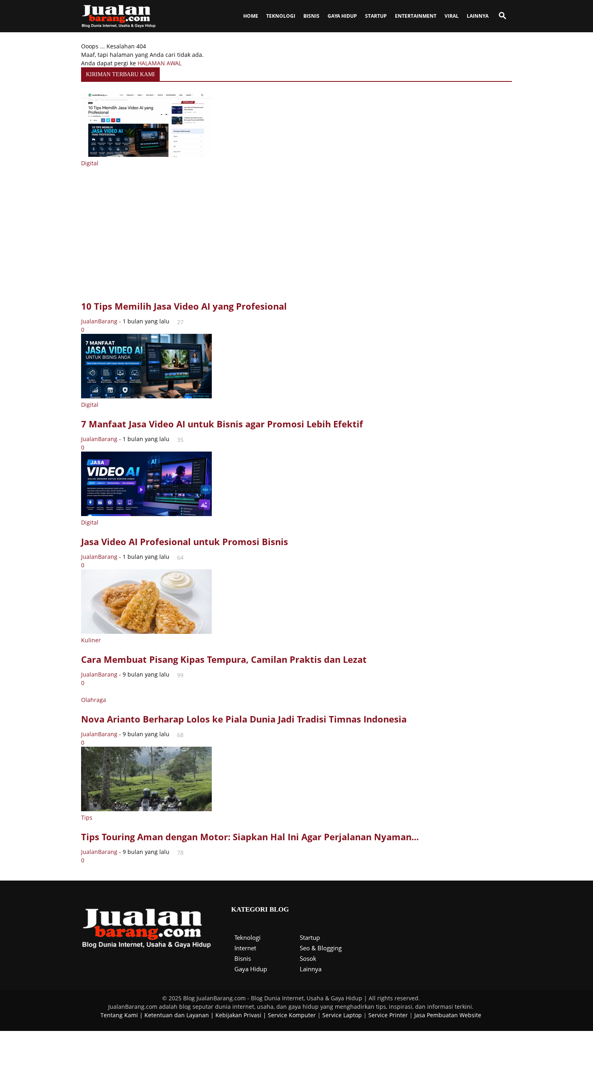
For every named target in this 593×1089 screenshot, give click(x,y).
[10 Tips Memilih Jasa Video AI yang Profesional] (146, 154)
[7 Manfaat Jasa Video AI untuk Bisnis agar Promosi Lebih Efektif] (146, 396)
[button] (502, 17)
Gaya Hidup (342, 15)
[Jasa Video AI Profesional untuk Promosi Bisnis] (146, 514)
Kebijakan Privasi (238, 1015)
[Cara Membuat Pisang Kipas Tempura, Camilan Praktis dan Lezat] (146, 631)
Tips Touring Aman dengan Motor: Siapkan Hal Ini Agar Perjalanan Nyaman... (250, 837)
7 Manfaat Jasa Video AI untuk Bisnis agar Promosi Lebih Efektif (222, 424)
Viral (452, 15)
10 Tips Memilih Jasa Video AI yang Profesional (184, 306)
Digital (89, 163)
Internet (245, 948)
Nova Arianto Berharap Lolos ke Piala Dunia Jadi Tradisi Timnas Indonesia (244, 719)
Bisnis (311, 15)
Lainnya (478, 15)
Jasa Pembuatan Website (447, 1015)
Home (250, 15)
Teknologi (280, 15)
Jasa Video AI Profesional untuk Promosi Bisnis (184, 541)
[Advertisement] (296, 234)
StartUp (376, 15)
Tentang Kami (119, 1015)
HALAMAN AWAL (160, 63)
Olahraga (93, 700)
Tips (86, 817)
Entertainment (415, 15)
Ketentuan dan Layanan (176, 1015)
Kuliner (91, 640)
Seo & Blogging (321, 948)
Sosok (308, 958)
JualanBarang (99, 321)
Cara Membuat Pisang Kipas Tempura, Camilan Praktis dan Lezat (224, 659)
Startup (310, 937)
